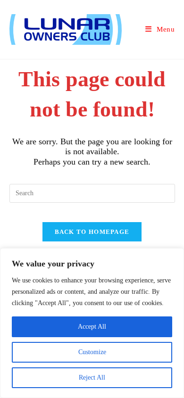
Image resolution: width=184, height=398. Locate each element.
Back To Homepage (92, 231)
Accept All (92, 326)
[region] (92, 323)
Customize (92, 352)
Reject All (92, 377)
